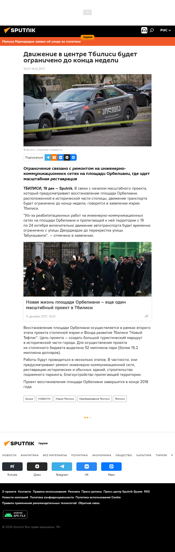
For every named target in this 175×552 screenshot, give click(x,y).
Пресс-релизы (92, 491)
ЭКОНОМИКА (101, 455)
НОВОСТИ (44, 398)
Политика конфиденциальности (52, 497)
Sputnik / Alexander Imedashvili (44, 149)
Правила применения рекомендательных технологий (39, 503)
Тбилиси (120, 398)
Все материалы (55, 455)
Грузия (29, 398)
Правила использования (49, 491)
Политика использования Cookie (98, 497)
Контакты (24, 491)
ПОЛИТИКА (79, 455)
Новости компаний (15, 497)
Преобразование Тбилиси (94, 398)
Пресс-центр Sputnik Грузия (123, 491)
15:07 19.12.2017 (34, 69)
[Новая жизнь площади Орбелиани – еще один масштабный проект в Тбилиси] (87, 269)
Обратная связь (89, 503)
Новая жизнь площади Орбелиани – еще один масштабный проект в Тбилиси (76, 304)
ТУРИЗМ (161, 455)
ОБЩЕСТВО (123, 455)
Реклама (74, 491)
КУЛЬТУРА (143, 455)
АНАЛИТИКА (30, 455)
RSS (147, 491)
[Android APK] (15, 515)
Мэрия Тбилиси (65, 398)
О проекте (9, 491)
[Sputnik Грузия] (21, 34)
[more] (146, 316)
